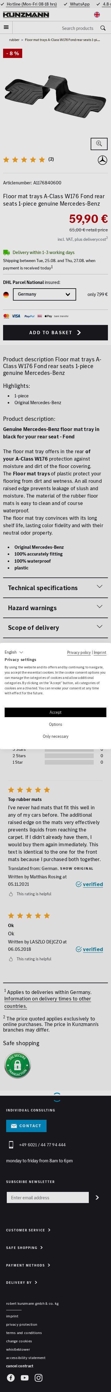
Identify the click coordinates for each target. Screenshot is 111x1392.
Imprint (100, 652)
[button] (14, 652)
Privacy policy (79, 652)
